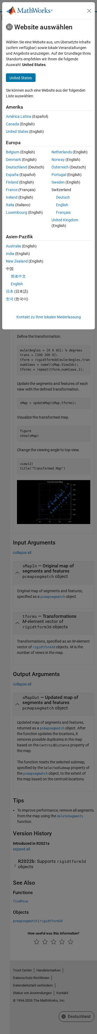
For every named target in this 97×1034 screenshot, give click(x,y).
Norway (58, 159)
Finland (12, 182)
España (12, 175)
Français (63, 212)
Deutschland (16, 167)
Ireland (12, 197)
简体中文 (18, 276)
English (62, 205)
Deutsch (63, 197)
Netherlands (61, 152)
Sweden (58, 182)
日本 (9, 291)
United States (17, 131)
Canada (12, 124)
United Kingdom (64, 220)
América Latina (18, 116)
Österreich (60, 167)
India (10, 253)
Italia (10, 205)
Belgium (12, 152)
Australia (13, 246)
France (12, 190)
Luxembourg (16, 212)
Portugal (58, 175)
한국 (9, 299)
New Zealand (17, 261)
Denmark (13, 159)
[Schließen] (89, 11)
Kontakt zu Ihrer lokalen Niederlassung (48, 317)
